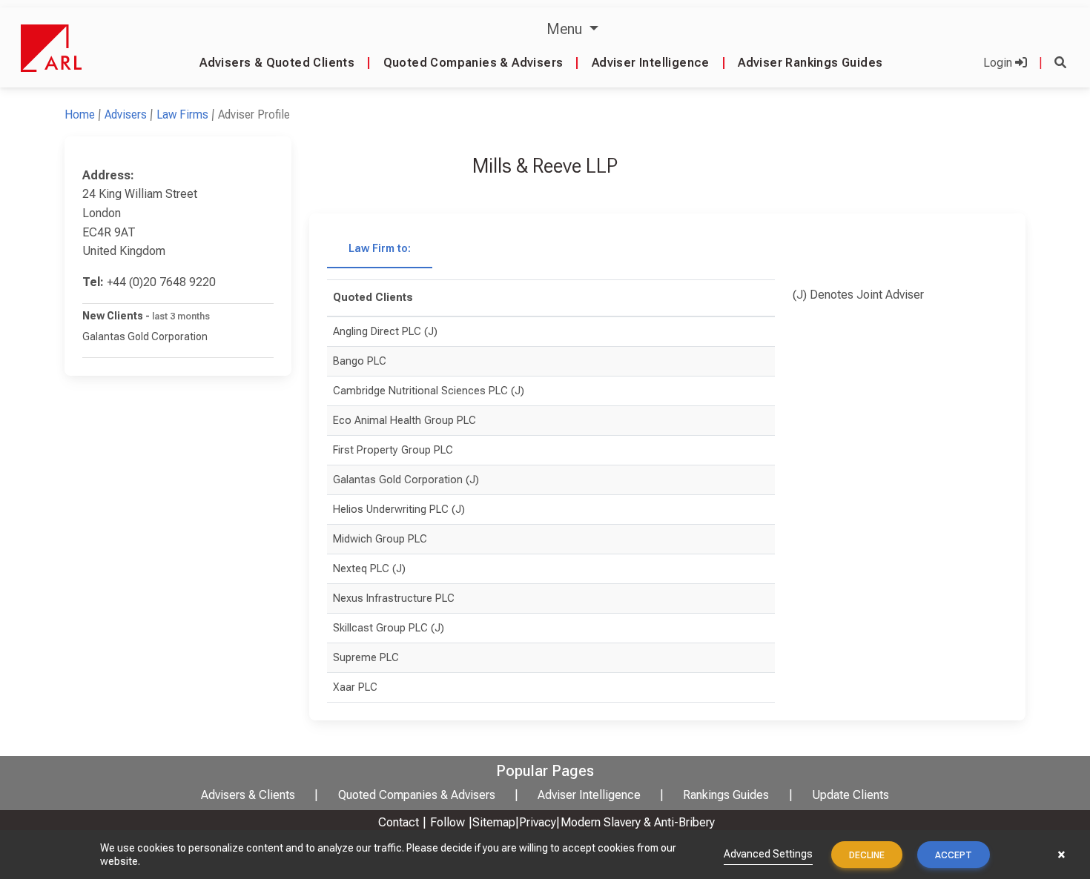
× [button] (1061, 854)
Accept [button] (953, 855)
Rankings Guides (726, 795)
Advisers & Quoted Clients (276, 63)
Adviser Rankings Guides (810, 63)
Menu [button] (566, 29)
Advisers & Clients (248, 795)
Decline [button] (867, 855)
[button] (1060, 63)
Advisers (126, 114)
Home (80, 114)
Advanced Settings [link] (768, 854)
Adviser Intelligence (651, 63)
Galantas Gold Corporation (145, 336)
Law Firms (182, 114)
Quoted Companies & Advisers (473, 63)
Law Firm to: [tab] (380, 248)
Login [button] (999, 63)
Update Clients (850, 795)
